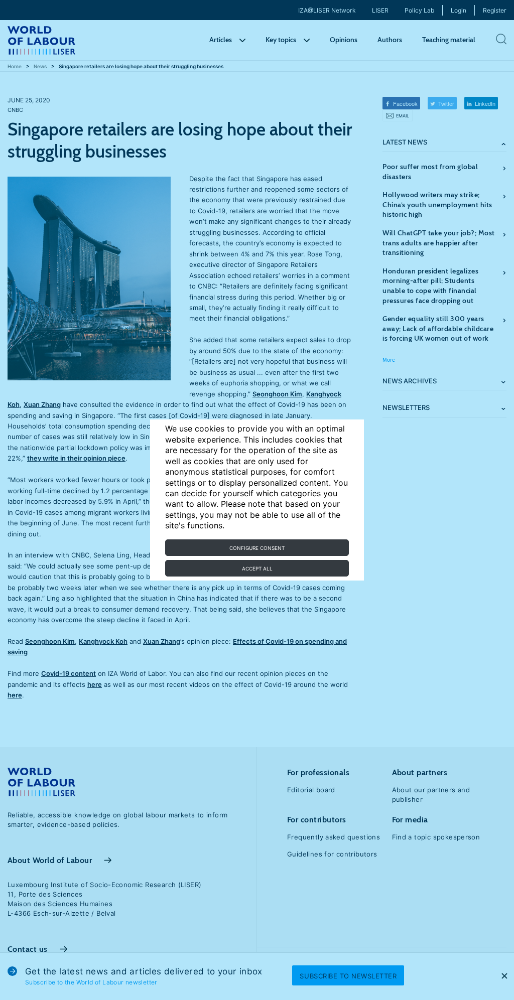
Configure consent (257, 548)
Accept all (257, 568)
